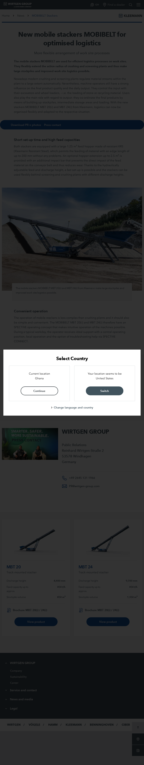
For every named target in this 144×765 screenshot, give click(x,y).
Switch (104, 391)
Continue (39, 391)
